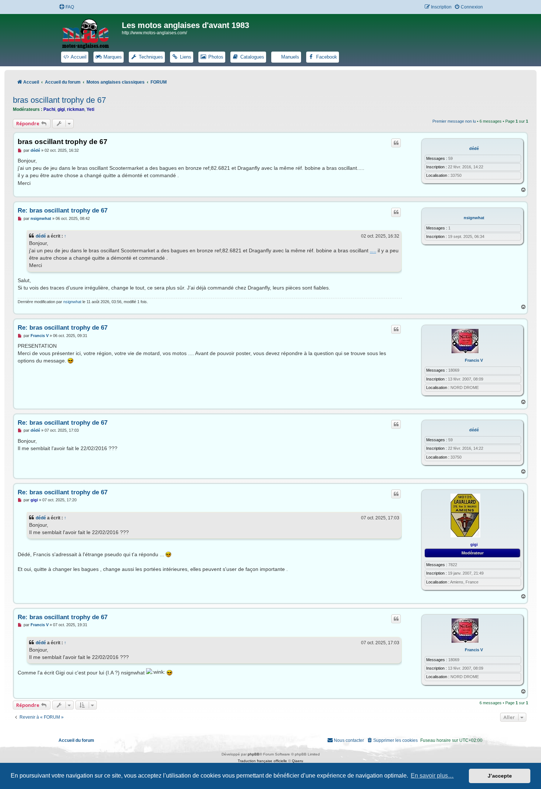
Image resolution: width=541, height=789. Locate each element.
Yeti (90, 109)
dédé (474, 148)
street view (373, 252)
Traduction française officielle (262, 761)
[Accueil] (90, 32)
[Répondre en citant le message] (396, 142)
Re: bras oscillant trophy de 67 (62, 210)
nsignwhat (474, 217)
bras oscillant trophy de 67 (59, 100)
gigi (61, 109)
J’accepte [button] (500, 776)
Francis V (474, 360)
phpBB (253, 754)
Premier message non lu (454, 121)
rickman (75, 109)
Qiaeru (297, 761)
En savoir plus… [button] (432, 775)
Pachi (49, 109)
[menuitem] (66, 7)
